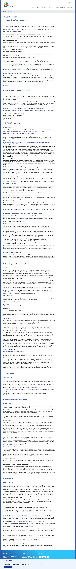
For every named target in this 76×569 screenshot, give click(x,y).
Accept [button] (8, 567)
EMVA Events (50, 7)
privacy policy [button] (26, 564)
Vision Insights (62, 7)
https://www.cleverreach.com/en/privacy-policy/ (13, 540)
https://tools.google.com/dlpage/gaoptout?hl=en (14, 444)
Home (33, 7)
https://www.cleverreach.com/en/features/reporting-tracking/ (33, 521)
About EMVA (37, 7)
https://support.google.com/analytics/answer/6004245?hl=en (23, 455)
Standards (57, 7)
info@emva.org (9, 127)
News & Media (69, 7)
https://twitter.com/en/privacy (32, 387)
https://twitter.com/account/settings (11, 394)
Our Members (44, 7)
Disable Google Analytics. (12, 452)
